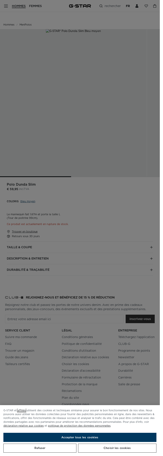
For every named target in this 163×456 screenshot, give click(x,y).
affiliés (22, 410)
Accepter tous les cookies (79, 437)
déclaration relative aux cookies (23, 425)
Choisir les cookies (117, 448)
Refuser (39, 448)
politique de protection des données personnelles (79, 425)
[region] (80, 430)
